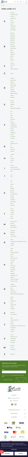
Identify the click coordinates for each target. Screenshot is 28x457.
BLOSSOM (12, 54)
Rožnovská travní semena (17, 294)
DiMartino (12, 91)
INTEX (11, 171)
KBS (11, 186)
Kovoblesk (13, 201)
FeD (11, 113)
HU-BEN (12, 158)
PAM (11, 250)
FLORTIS (12, 130)
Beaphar (12, 35)
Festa (11, 121)
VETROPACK (13, 338)
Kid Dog (12, 192)
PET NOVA (12, 260)
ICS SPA (12, 165)
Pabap (11, 248)
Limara (12, 212)
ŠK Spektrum (13, 314)
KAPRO (12, 184)
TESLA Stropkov (14, 320)
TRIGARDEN (12, 327)
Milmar (12, 223)
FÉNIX (11, 117)
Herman (12, 154)
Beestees (12, 37)
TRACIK (12, 323)
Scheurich (13, 301)
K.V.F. (11, 180)
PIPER (11, 264)
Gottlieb (12, 149)
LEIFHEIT (12, 210)
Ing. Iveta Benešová (15, 169)
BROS (11, 58)
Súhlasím (21, 453)
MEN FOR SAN (13, 221)
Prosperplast (13, 275)
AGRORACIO (13, 18)
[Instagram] (15, 404)
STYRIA (12, 306)
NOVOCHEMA (13, 236)
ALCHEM (12, 22)
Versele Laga (13, 336)
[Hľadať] (15, 1)
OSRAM (12, 245)
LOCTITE (12, 214)
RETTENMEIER (13, 286)
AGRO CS (12, 16)
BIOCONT (12, 44)
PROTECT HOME (13, 281)
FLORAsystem (13, 127)
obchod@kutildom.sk (15, 398)
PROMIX (12, 271)
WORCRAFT (13, 349)
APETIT (11, 24)
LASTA (11, 208)
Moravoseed (13, 227)
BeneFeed (12, 39)
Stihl (11, 303)
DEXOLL (12, 88)
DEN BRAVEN (13, 86)
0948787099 (15, 400)
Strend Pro (13, 305)
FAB (11, 111)
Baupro (12, 33)
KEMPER (12, 188)
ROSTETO (12, 290)
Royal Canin (13, 292)
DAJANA (12, 78)
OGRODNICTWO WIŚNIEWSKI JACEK (18, 241)
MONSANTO (13, 225)
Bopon (12, 56)
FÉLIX (11, 115)
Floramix (12, 123)
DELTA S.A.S (13, 84)
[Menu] (26, 1)
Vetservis (12, 340)
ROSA (11, 288)
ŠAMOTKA (12, 312)
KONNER (12, 197)
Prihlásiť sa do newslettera (8, 379)
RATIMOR (12, 284)
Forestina (12, 132)
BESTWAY (12, 40)
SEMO (11, 299)
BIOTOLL (12, 52)
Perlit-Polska (13, 258)
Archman (12, 28)
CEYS (11, 67)
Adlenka (12, 12)
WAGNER (12, 345)
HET (11, 156)
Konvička (12, 199)
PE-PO (11, 256)
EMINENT (12, 104)
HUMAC (12, 160)
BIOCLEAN (12, 42)
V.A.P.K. (12, 334)
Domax (12, 95)
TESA (11, 318)
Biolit (11, 50)
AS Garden (13, 30)
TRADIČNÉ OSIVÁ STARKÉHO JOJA (17, 325)
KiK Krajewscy (13, 194)
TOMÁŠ (12, 322)
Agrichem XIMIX (14, 14)
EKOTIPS (12, 102)
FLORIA (12, 129)
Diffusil (12, 89)
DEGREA (12, 82)
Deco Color (13, 80)
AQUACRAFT (13, 26)
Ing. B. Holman (14, 167)
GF (11, 145)
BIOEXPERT (12, 46)
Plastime (12, 267)
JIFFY (11, 175)
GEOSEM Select (14, 143)
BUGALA (12, 60)
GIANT (11, 147)
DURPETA (12, 97)
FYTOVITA (12, 138)
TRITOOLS (12, 329)
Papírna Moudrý (14, 252)
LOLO (11, 216)
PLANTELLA (13, 265)
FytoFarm (12, 136)
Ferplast (12, 119)
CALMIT (12, 63)
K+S (11, 182)
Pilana (12, 262)
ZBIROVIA (12, 354)
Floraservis (13, 125)
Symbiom (12, 308)
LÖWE (11, 218)
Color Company (14, 69)
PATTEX (12, 254)
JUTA (11, 177)
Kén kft (12, 190)
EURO (11, 106)
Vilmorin (12, 342)
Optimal (12, 243)
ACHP (11, 20)
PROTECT (12, 277)
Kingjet (12, 196)
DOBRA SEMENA (14, 93)
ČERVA (11, 73)
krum (11, 203)
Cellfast (12, 65)
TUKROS (12, 331)
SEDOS (11, 297)
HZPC (11, 162)
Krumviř (12, 205)
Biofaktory (13, 48)
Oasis (11, 239)
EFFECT (12, 100)
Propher (12, 273)
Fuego (11, 134)
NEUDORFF (12, 230)
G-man (12, 141)
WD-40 (11, 347)
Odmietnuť (7, 453)
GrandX (12, 151)
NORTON (12, 234)
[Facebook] (12, 404)
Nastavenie (14, 449)
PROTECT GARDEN (14, 279)
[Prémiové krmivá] (13, 437)
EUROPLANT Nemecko (15, 108)
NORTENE (12, 232)
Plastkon (12, 269)
